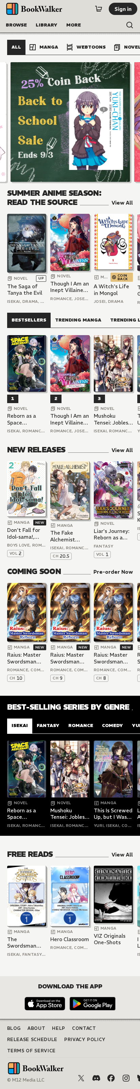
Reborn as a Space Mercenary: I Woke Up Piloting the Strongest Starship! (22, 419)
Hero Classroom (69, 939)
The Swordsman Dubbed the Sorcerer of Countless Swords (22, 942)
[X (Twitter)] (81, 1078)
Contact (84, 1028)
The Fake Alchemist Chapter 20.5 (66, 536)
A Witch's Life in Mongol (111, 289)
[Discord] (96, 1078)
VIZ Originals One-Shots (109, 939)
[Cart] (98, 8)
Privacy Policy (85, 1039)
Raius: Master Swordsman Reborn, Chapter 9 (67, 658)
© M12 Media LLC (26, 1080)
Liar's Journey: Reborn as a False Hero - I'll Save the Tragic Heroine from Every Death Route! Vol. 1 (113, 534)
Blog (14, 1028)
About (36, 1028)
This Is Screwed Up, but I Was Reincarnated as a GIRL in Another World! (113, 813)
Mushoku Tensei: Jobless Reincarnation (112, 419)
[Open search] (129, 25)
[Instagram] (126, 1078)
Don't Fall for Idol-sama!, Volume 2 (23, 533)
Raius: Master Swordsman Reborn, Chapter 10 (24, 658)
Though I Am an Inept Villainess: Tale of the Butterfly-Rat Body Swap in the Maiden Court (69, 287)
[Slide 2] (70, 122)
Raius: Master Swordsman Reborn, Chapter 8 (110, 658)
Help (58, 1028)
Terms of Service (31, 1051)
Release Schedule (32, 1039)
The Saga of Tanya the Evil (24, 289)
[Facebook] (111, 1078)
